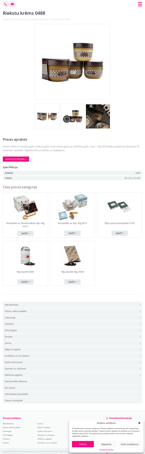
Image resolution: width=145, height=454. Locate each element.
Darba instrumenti (14, 362)
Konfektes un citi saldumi (17, 355)
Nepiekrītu (106, 444)
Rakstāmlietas (11, 304)
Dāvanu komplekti (14, 400)
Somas (8, 343)
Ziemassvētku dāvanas (16, 381)
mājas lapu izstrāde (65, 451)
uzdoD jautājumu (15, 159)
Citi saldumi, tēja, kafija (38, 19)
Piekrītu (83, 444)
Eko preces (10, 387)
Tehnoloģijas (11, 330)
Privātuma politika (106, 449)
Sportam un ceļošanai (15, 368)
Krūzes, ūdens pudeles (16, 311)
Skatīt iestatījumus (130, 444)
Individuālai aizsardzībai (16, 394)
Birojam (9, 336)
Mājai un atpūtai (13, 349)
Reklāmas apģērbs (14, 374)
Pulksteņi (9, 323)
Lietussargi (10, 317)
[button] (139, 423)
